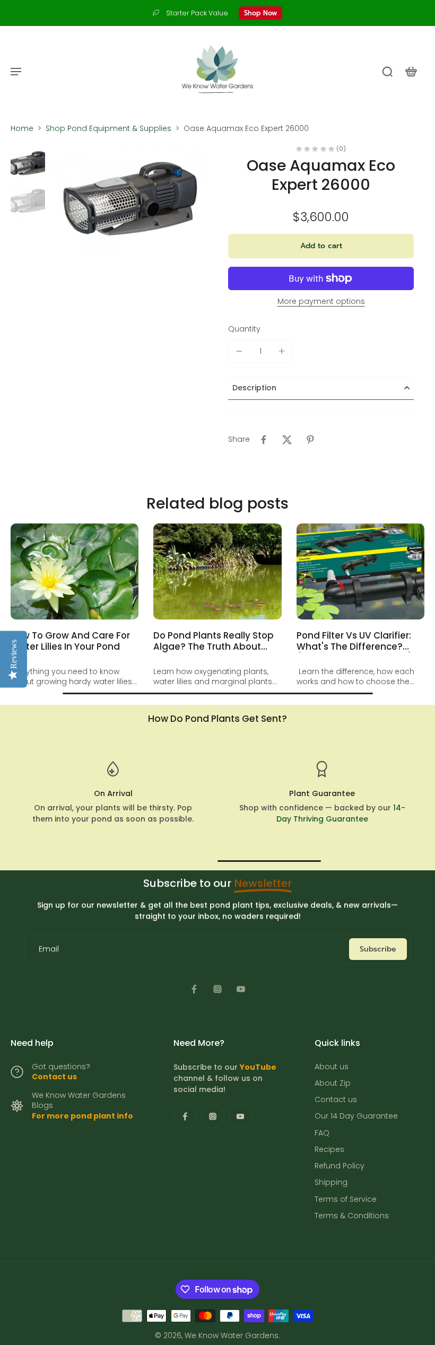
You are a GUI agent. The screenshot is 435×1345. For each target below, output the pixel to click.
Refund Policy (339, 1166)
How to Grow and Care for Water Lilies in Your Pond (70, 641)
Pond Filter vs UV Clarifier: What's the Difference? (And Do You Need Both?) (355, 641)
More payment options (321, 302)
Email (49, 949)
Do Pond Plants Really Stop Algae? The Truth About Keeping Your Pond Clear (213, 641)
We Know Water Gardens (232, 1335)
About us (332, 1067)
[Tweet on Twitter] (287, 439)
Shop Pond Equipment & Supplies (108, 128)
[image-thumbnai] (28, 163)
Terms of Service (346, 1199)
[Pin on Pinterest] (310, 439)
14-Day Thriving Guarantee (340, 813)
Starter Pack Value (197, 13)
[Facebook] (194, 989)
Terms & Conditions (352, 1216)
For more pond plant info (82, 1116)
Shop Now (260, 13)
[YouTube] (241, 989)
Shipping (331, 1182)
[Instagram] (217, 989)
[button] (321, 246)
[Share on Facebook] (263, 439)
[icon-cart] (410, 71)
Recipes (329, 1150)
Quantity (244, 329)
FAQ (322, 1133)
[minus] (239, 351)
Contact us (54, 1076)
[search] (387, 71)
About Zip (333, 1083)
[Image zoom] (128, 198)
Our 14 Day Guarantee (356, 1116)
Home (22, 128)
